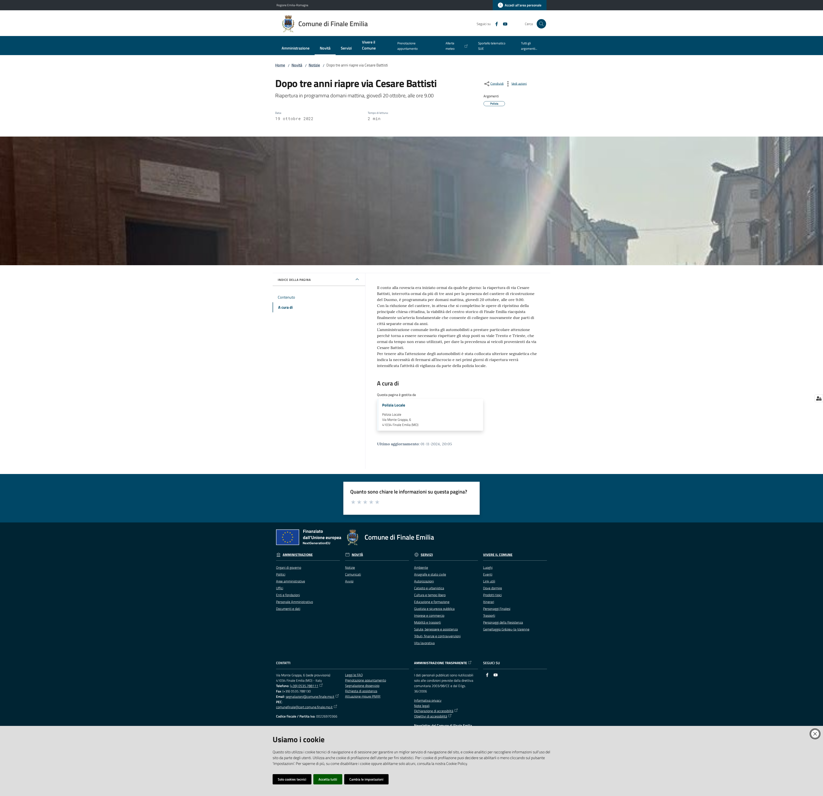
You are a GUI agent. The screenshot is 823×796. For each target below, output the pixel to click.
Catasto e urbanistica (429, 588)
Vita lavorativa (424, 643)
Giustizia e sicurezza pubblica (434, 608)
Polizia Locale (393, 405)
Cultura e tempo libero (430, 594)
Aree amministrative (290, 581)
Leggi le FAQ (354, 674)
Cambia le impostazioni (366, 779)
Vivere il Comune (497, 554)
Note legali (422, 705)
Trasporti (489, 615)
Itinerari (488, 601)
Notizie (314, 65)
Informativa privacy (428, 700)
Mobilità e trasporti (427, 622)
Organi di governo (288, 567)
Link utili (489, 581)
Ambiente (421, 567)
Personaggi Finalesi (496, 608)
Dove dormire (492, 588)
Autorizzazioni (424, 581)
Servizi (427, 554)
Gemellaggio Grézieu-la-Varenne (506, 629)
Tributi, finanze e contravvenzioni (437, 636)
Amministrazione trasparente (440, 663)
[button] (541, 24)
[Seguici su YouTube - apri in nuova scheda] (503, 23)
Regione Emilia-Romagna (292, 5)
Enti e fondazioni (288, 594)
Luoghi (488, 567)
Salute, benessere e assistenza (436, 629)
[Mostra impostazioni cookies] (819, 398)
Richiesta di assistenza (361, 691)
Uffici (279, 588)
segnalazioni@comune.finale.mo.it (310, 696)
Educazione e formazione (431, 601)
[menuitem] (295, 48)
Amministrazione (298, 554)
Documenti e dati (288, 608)
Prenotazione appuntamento (365, 680)
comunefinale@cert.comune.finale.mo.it (304, 707)
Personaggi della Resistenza (503, 622)
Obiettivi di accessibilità (430, 716)
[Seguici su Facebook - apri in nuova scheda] (495, 23)
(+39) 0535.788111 (304, 685)
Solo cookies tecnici (292, 779)
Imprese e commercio (429, 615)
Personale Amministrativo (294, 601)
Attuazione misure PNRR (362, 696)
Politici (280, 574)
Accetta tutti (327, 779)
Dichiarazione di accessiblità (433, 710)
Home (280, 65)
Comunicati (353, 574)
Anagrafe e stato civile (430, 574)
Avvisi (349, 581)
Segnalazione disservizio (362, 685)
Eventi (487, 574)
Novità (296, 65)
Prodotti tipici (492, 594)
